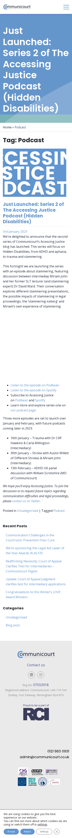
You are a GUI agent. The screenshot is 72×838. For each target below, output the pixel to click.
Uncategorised (27, 511)
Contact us (36, 665)
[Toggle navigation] (66, 7)
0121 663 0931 (58, 751)
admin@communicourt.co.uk (44, 757)
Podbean (21, 400)
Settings (44, 831)
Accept (11, 831)
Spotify (40, 400)
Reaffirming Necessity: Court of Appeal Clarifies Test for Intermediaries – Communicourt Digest (33, 566)
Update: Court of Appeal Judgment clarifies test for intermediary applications (36, 581)
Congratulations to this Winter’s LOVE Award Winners (33, 594)
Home (7, 127)
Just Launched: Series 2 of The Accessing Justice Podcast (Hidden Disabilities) (33, 213)
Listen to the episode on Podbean (35, 385)
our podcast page (23, 410)
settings (42, 824)
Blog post (13, 625)
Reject (27, 831)
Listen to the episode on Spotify (33, 390)
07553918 (41, 684)
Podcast (59, 511)
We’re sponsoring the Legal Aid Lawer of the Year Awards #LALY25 (35, 550)
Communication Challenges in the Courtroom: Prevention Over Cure (30, 537)
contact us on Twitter (26, 501)
